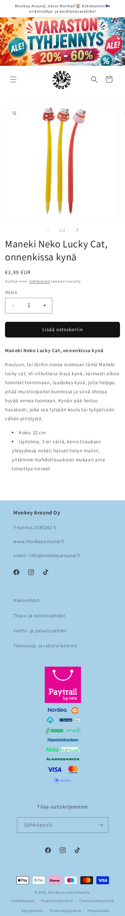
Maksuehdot (26, 600)
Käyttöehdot (33, 910)
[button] (13, 79)
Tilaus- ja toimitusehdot (39, 616)
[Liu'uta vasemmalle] (48, 230)
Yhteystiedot (98, 910)
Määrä (11, 292)
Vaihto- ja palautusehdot (40, 631)
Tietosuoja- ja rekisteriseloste (45, 646)
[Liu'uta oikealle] (77, 230)
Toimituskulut (39, 281)
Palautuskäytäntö (57, 900)
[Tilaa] (100, 825)
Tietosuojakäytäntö (96, 900)
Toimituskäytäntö (65, 910)
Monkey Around (61, 892)
